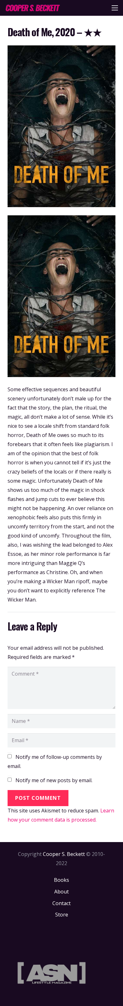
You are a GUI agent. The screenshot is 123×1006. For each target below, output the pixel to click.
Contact (61, 903)
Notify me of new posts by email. (53, 780)
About (61, 891)
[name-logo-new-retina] (32, 8)
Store (61, 914)
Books (61, 879)
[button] (115, 8)
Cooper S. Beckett (64, 854)
